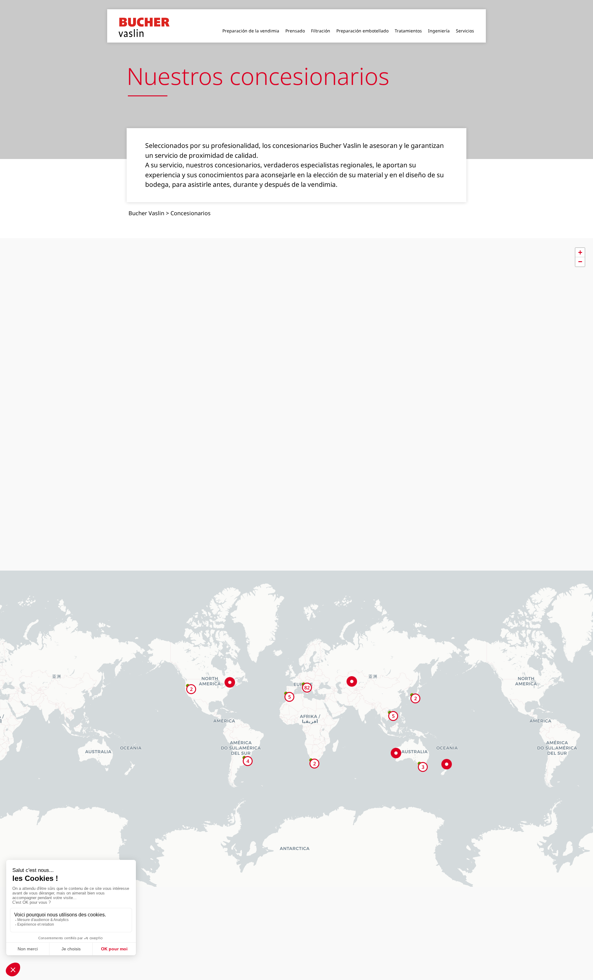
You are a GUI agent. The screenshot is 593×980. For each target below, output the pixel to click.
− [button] (580, 251)
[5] (390, 702)
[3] (419, 753)
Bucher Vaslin (146, 203)
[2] (412, 685)
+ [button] (580, 242)
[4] (244, 747)
